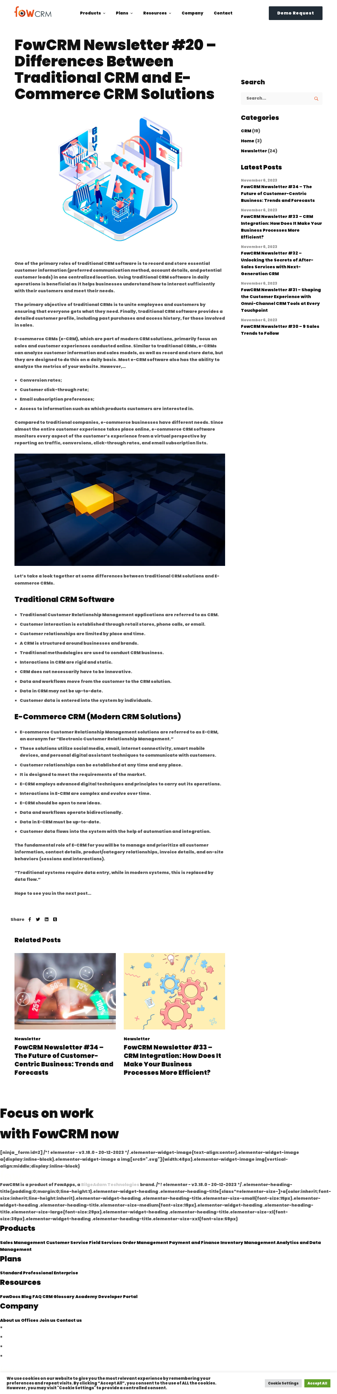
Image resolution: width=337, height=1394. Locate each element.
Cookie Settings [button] (283, 1383)
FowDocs (10, 1297)
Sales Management (23, 1243)
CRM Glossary (58, 1297)
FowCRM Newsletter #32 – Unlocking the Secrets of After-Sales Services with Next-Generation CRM (277, 263)
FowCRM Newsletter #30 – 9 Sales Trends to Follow (280, 329)
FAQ (37, 1297)
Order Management (145, 1243)
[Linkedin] (46, 919)
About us (10, 1320)
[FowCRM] (32, 11)
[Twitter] (38, 919)
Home (247, 141)
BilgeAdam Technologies (110, 1185)
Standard (11, 1273)
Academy (86, 1297)
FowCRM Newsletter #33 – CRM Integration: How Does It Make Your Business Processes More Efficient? (172, 1060)
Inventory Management (248, 1243)
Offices (30, 1320)
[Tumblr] (55, 919)
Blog (26, 1297)
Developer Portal (117, 1297)
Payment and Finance (194, 1243)
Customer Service (67, 1243)
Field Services (105, 1243)
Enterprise (66, 1273)
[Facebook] (29, 919)
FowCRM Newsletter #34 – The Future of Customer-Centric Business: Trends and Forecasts (63, 1060)
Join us (47, 1320)
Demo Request (295, 13)
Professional (38, 1273)
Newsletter (27, 1039)
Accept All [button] (317, 1383)
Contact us (69, 1320)
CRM (246, 131)
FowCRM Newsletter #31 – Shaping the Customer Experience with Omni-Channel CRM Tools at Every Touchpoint (281, 300)
